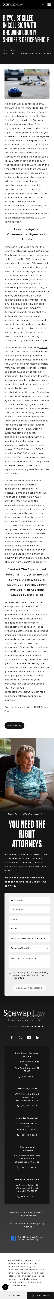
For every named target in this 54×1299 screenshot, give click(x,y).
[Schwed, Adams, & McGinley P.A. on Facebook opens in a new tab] (11, 1037)
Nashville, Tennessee (27, 1179)
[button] (5, 1287)
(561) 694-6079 (18, 1285)
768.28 (43, 347)
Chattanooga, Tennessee (27, 1149)
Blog (13, 50)
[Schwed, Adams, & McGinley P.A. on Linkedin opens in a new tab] (37, 1037)
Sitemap (28, 1227)
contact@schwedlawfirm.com (21, 691)
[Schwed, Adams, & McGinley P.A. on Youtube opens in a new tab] (29, 1037)
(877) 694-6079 (13, 687)
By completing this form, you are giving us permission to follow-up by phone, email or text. (30, 975)
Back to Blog (14, 725)
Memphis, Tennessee (27, 1118)
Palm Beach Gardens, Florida (27, 1055)
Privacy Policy (37, 1223)
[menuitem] (11, 1037)
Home (5, 50)
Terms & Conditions (19, 1223)
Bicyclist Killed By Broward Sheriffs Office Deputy (27, 53)
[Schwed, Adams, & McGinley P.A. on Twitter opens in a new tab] (20, 1037)
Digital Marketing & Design (30, 1238)
